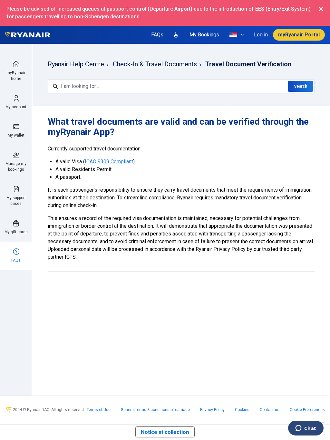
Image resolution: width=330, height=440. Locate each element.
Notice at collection (165, 432)
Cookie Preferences (307, 409)
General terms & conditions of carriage (155, 409)
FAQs (157, 35)
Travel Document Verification (248, 64)
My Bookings (204, 35)
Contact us (269, 409)
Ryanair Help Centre (76, 64)
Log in (261, 35)
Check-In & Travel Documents (155, 64)
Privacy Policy (212, 409)
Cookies (242, 409)
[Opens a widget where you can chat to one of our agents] (306, 429)
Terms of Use (99, 409)
